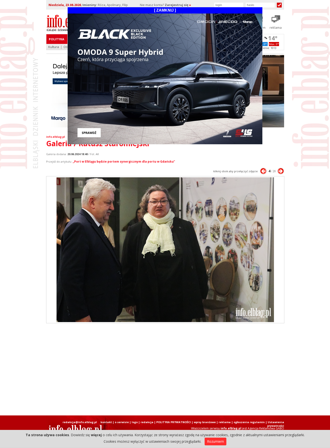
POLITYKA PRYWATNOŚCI (173, 422)
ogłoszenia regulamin (249, 422)
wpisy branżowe (205, 422)
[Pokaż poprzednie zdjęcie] (263, 171)
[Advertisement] (165, 369)
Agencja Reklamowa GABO (266, 428)
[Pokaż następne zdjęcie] (280, 171)
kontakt (106, 422)
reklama (225, 422)
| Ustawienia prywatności (274, 423)
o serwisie (122, 422)
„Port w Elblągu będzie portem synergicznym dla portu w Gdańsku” (124, 161)
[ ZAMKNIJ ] (165, 10)
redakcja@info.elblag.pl (80, 422)
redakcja (147, 422)
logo (135, 422)
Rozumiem (215, 441)
